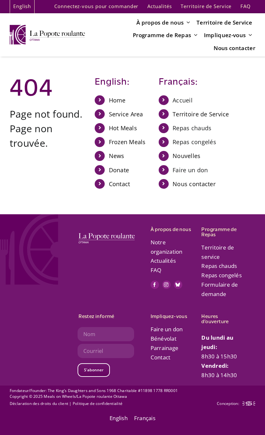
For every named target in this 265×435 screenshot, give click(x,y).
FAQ (156, 270)
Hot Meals (123, 128)
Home (117, 100)
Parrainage (165, 348)
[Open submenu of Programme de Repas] (194, 34)
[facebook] (155, 285)
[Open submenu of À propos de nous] (187, 22)
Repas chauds (219, 266)
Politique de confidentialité (97, 403)
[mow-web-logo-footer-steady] (248, 404)
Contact (119, 184)
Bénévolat (163, 338)
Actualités (163, 260)
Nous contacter (194, 184)
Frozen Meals (127, 142)
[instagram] (166, 285)
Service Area (126, 114)
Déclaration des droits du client (39, 403)
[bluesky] (178, 285)
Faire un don (167, 329)
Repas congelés (221, 275)
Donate (119, 170)
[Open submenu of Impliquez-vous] (249, 34)
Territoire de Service (201, 114)
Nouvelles (186, 156)
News (116, 156)
